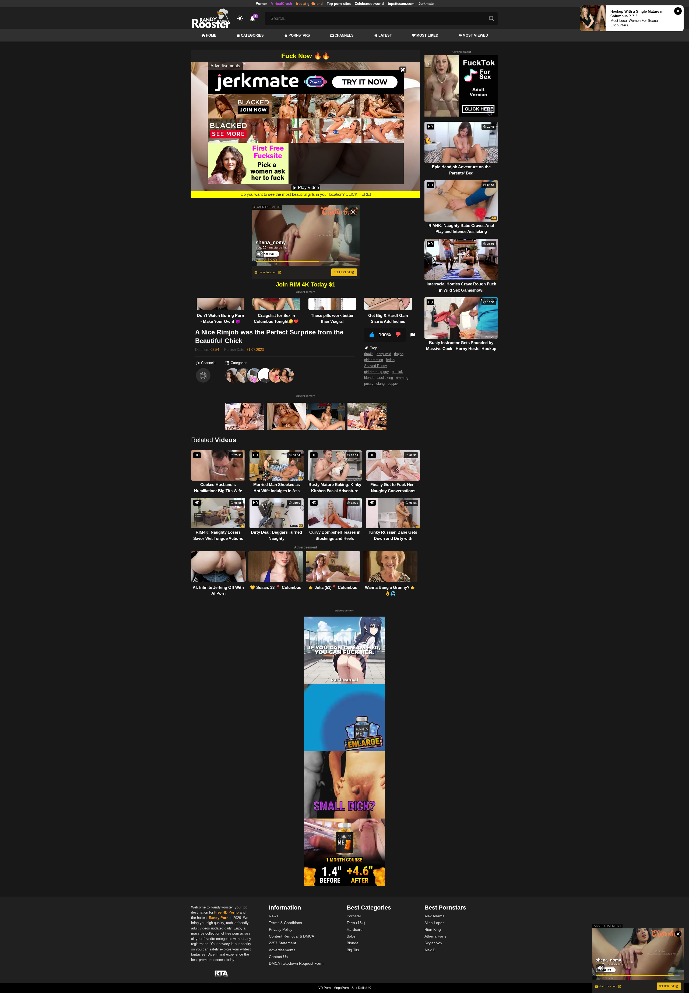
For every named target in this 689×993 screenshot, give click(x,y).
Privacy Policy (280, 929)
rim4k (368, 354)
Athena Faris (435, 936)
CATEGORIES (252, 35)
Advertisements (282, 950)
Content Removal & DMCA (291, 936)
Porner (261, 4)
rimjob (398, 354)
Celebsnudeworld (369, 4)
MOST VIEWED (475, 35)
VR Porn (324, 988)
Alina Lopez (434, 923)
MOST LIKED (427, 35)
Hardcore (355, 929)
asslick (397, 372)
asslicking (385, 378)
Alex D (429, 950)
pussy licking (374, 384)
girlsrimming (373, 360)
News (273, 916)
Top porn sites (339, 4)
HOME (211, 35)
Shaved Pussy (375, 366)
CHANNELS (344, 35)
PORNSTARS (299, 35)
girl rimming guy (376, 372)
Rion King (432, 929)
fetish (390, 360)
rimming (402, 378)
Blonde (352, 943)
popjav (393, 384)
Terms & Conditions (285, 923)
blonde (369, 378)
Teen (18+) (356, 923)
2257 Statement (282, 943)
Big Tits (353, 950)
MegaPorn (341, 988)
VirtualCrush (281, 4)
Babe (351, 936)
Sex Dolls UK (361, 988)
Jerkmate (426, 4)
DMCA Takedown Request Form (296, 963)
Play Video (308, 187)
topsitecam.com (401, 4)
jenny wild (383, 354)
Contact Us (278, 956)
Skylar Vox (433, 943)
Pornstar (354, 916)
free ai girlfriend (309, 4)
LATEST (385, 35)
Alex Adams (434, 916)
